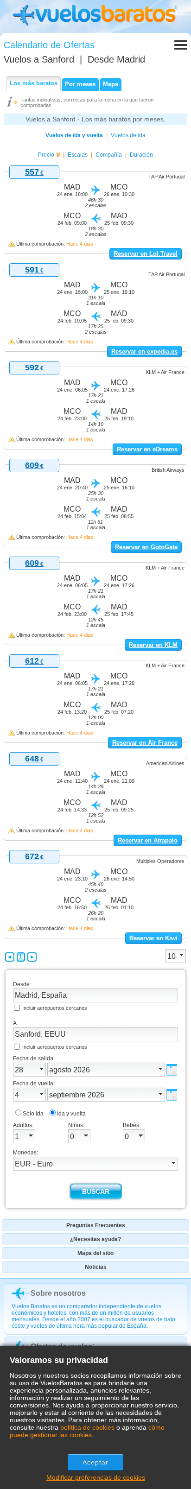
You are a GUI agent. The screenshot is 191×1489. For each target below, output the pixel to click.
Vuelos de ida (128, 135)
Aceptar (96, 1462)
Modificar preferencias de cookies (95, 1477)
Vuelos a (39, 59)
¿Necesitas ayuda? (95, 1239)
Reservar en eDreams (147, 449)
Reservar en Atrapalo (148, 840)
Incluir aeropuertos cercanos (54, 1008)
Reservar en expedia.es (144, 351)
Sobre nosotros (58, 1293)
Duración (141, 155)
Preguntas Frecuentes (95, 1225)
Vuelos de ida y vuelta (74, 135)
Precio (46, 155)
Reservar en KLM (153, 644)
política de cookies (87, 1427)
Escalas (78, 155)
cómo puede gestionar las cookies (87, 1431)
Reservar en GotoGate (146, 547)
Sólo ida (33, 1113)
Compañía (109, 155)
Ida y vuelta (71, 1113)
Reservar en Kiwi (153, 938)
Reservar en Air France (145, 742)
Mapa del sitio (95, 1253)
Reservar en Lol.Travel (146, 253)
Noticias (96, 1267)
